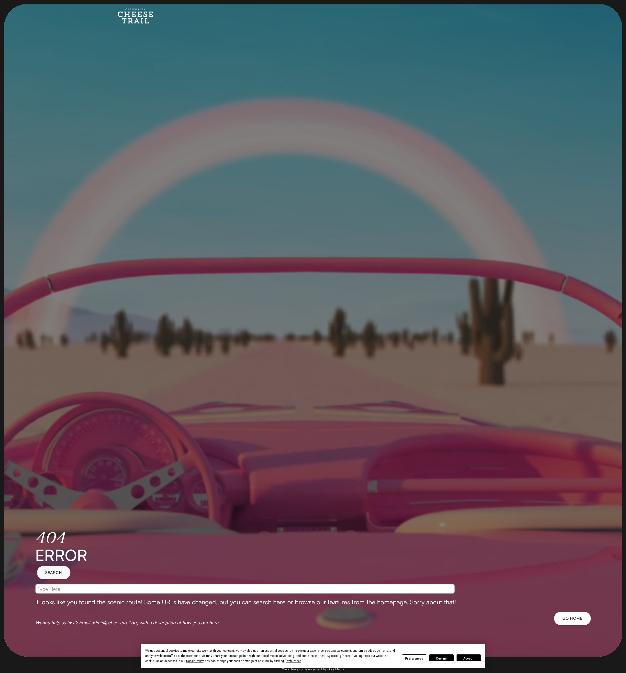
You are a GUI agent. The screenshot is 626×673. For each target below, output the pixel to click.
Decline (441, 658)
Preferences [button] (293, 661)
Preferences (414, 658)
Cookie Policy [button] (194, 661)
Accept (468, 658)
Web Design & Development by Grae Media (313, 669)
